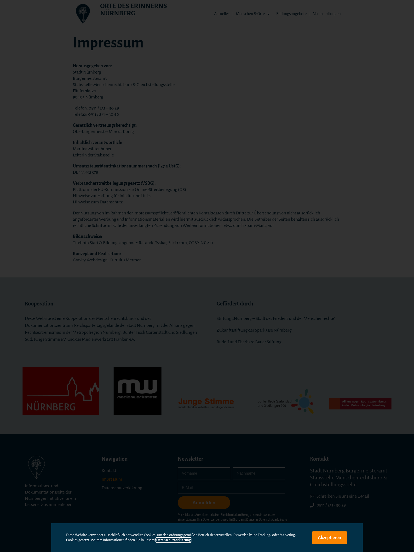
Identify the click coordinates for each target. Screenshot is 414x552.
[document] (207, 276)
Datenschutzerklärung (173, 540)
